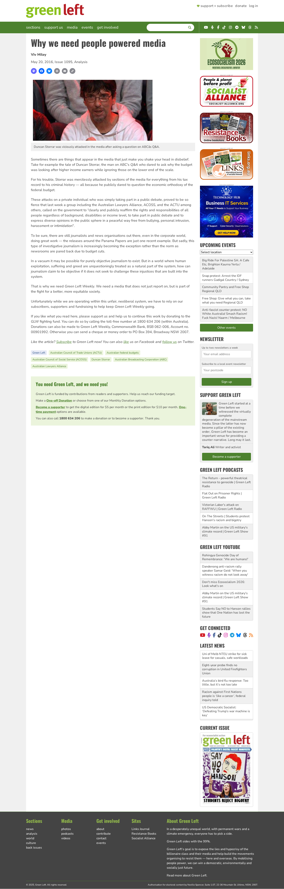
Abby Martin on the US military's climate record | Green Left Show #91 (225, 531)
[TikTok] (220, 635)
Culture (31, 843)
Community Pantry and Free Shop (225, 287)
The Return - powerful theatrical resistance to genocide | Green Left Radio (226, 482)
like (126, 341)
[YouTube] (202, 635)
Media (72, 27)
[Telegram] (232, 635)
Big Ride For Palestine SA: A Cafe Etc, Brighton (225, 262)
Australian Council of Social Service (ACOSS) (59, 359)
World (30, 838)
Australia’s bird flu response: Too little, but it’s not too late (225, 671)
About (100, 829)
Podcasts (67, 834)
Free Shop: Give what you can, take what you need (226, 300)
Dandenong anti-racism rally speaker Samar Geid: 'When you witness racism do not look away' (225, 570)
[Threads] (245, 635)
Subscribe (64, 341)
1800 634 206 (69, 418)
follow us (169, 341)
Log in (253, 6)
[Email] (65, 71)
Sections (33, 27)
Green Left (38, 353)
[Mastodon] (34, 71)
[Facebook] (41, 71)
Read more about (187, 875)
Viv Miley (38, 54)
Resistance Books (144, 834)
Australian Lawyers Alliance (49, 366)
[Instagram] (226, 635)
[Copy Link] (72, 71)
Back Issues (34, 847)
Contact (101, 838)
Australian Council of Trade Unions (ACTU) (76, 353)
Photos (66, 829)
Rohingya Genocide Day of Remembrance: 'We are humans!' (225, 557)
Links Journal (141, 829)
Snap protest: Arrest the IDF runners (222, 278)
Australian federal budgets (123, 353)
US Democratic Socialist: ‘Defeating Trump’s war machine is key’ (226, 700)
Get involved (107, 27)
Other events (226, 328)
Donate (241, 6)
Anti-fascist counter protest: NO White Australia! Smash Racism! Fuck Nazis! (224, 314)
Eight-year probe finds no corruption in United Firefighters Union (224, 658)
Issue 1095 (63, 62)
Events (87, 27)
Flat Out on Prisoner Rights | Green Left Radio (222, 495)
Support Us (53, 27)
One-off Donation (59, 400)
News (30, 829)
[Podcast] (209, 635)
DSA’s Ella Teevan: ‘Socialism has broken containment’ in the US (225, 713)
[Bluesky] (49, 71)
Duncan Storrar (101, 359)
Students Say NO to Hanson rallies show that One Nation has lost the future (226, 613)
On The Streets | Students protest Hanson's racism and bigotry (226, 518)
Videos (65, 838)
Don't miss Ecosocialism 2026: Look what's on (223, 584)
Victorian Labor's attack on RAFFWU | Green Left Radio (222, 507)
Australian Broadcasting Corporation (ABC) (141, 359)
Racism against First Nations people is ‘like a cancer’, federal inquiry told (224, 685)
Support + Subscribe (217, 6)
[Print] (57, 71)
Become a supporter (50, 407)
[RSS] (251, 635)
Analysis (81, 62)
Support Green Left (220, 394)
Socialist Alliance (144, 838)
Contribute (103, 834)
